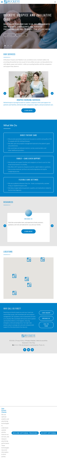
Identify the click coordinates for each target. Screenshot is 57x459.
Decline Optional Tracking (25, 433)
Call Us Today (46, 325)
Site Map (32, 343)
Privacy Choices (30, 340)
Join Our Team (21, 35)
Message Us (46, 318)
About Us (9, 35)
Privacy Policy (20, 340)
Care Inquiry (46, 313)
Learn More (28, 113)
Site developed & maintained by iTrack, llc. (32, 345)
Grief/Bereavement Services (28, 99)
